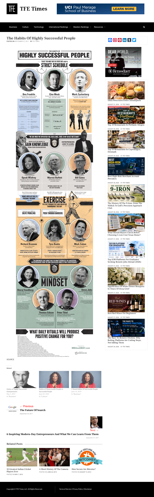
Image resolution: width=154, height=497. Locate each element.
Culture (25, 27)
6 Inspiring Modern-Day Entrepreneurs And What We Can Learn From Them (53, 434)
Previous (26, 406)
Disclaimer (88, 489)
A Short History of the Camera (53, 469)
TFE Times (35, 41)
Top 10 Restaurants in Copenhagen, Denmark (124, 150)
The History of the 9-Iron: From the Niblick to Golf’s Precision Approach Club (125, 205)
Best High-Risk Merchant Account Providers (123, 177)
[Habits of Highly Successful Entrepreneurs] (22, 379)
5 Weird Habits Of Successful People (84, 389)
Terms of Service (65, 489)
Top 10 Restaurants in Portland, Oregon (126, 125)
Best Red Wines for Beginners (122, 313)
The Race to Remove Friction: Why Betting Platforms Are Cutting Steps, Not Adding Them (124, 340)
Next (94, 430)
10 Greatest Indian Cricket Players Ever (19, 470)
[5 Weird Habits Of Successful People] (86, 379)
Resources (98, 27)
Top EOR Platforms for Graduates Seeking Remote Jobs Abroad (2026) (124, 260)
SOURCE (10, 359)
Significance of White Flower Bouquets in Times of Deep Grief (126, 287)
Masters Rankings (81, 27)
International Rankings (58, 27)
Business (13, 27)
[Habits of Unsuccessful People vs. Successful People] (54, 379)
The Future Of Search (32, 410)
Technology (39, 27)
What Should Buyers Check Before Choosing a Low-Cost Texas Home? (124, 234)
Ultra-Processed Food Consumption (124, 100)
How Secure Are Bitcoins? (84, 469)
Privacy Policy (78, 489)
